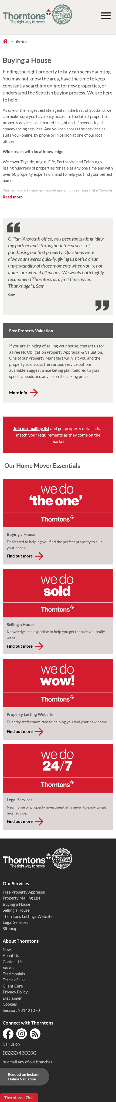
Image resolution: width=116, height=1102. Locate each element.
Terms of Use (14, 979)
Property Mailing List (21, 897)
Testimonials (14, 973)
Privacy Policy (15, 991)
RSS (35, 1033)
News (8, 949)
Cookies (10, 1004)
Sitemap (10, 928)
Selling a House (16, 910)
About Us (11, 955)
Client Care (13, 985)
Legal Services (15, 922)
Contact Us (13, 961)
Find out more (20, 555)
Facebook (8, 1033)
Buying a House (16, 904)
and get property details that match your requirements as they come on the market (58, 435)
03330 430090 (19, 1052)
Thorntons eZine (18, 1097)
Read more (13, 196)
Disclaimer (12, 998)
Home (5, 41)
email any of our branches (29, 1061)
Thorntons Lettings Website (28, 916)
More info (18, 392)
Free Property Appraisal (24, 892)
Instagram (21, 1033)
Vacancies (12, 967)
